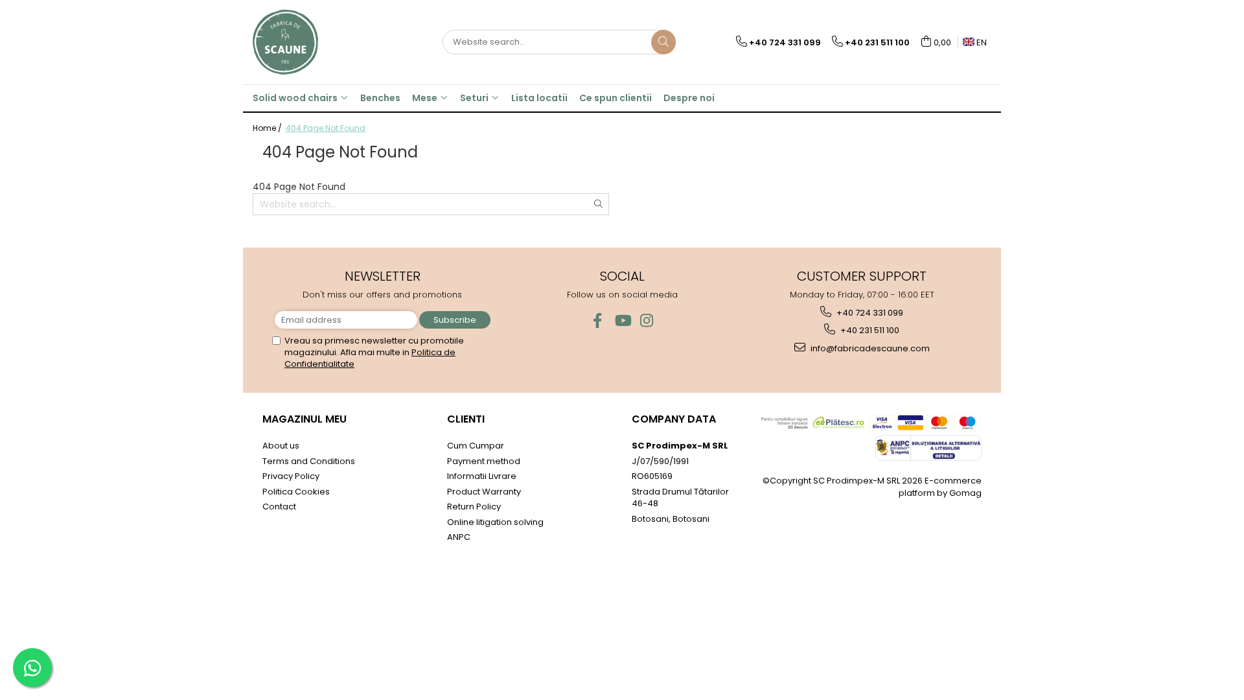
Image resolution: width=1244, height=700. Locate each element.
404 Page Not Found (325, 128)
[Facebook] (597, 320)
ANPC (458, 537)
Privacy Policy (290, 476)
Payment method (483, 461)
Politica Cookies (296, 491)
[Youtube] (622, 320)
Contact (279, 506)
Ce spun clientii (615, 97)
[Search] (663, 42)
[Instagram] (647, 320)
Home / (268, 128)
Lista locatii (539, 97)
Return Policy (474, 506)
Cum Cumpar (475, 445)
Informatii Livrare (481, 476)
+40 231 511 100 (868, 330)
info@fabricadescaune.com (869, 348)
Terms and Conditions (308, 461)
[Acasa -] (317, 42)
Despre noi (689, 97)
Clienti (466, 419)
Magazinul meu (304, 419)
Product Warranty (484, 491)
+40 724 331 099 (869, 313)
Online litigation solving (495, 522)
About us (280, 445)
